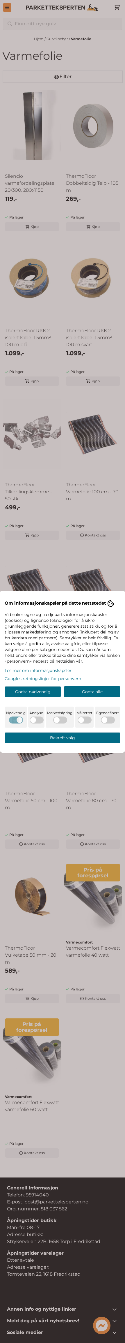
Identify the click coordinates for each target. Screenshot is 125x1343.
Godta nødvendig (33, 691)
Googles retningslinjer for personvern (43, 678)
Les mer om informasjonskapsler (38, 670)
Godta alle (92, 691)
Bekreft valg (62, 737)
